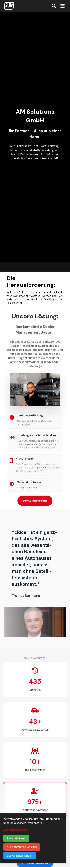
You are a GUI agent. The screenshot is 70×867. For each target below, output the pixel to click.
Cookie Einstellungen (19, 855)
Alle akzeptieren (16, 838)
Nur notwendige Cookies (22, 846)
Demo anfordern (35, 501)
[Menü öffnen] (62, 6)
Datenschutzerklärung (15, 829)
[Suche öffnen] (53, 5)
